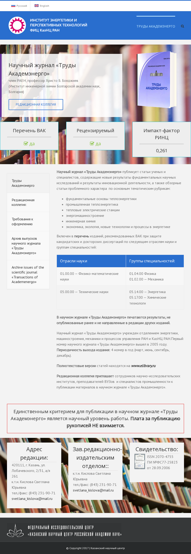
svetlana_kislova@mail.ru (32, 498)
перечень (82, 236)
